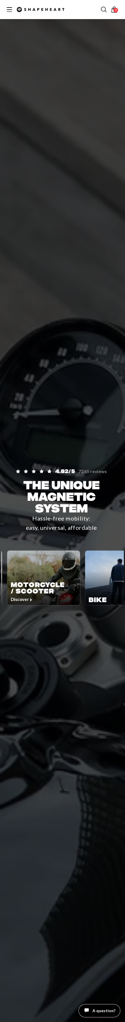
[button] (103, 9)
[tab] (105, 1014)
